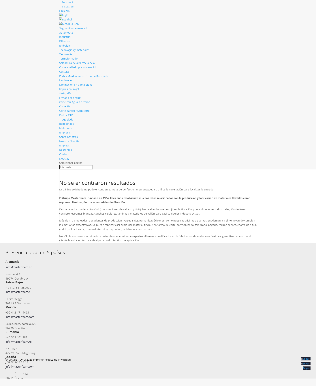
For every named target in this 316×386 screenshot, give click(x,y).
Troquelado (66, 119)
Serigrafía (65, 93)
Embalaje (65, 45)
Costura (64, 71)
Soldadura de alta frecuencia (77, 63)
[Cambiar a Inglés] (64, 15)
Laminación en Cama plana (76, 84)
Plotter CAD (66, 115)
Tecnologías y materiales (74, 50)
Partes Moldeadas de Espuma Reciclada (83, 76)
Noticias (64, 158)
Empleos (64, 145)
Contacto (64, 154)
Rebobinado (66, 123)
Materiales (65, 128)
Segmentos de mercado (73, 28)
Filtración (65, 41)
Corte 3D (64, 106)
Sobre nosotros (68, 137)
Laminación (66, 80)
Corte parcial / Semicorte (74, 110)
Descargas (65, 150)
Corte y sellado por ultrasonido (78, 67)
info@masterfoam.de (18, 267)
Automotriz (66, 32)
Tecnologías (66, 54)
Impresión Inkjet (69, 89)
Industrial (65, 37)
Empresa (64, 132)
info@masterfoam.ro (18, 341)
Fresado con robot (70, 98)
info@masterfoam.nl (18, 292)
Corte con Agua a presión (74, 102)
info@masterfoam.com (19, 317)
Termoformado (68, 58)
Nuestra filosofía (69, 141)
